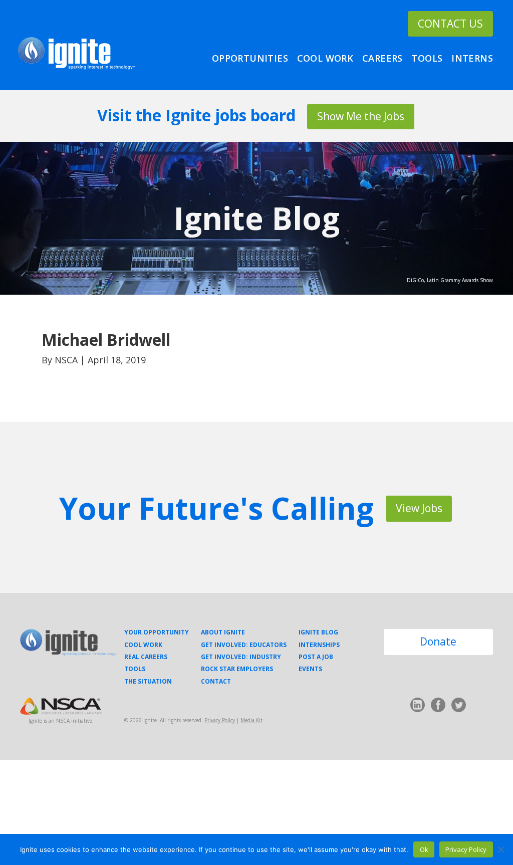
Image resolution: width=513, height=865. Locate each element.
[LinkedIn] (417, 707)
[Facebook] (438, 707)
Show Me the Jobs (360, 116)
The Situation (148, 681)
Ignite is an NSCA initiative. (61, 720)
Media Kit (251, 720)
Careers (382, 58)
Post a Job (316, 657)
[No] (500, 849)
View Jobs (419, 508)
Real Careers (145, 657)
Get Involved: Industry (241, 657)
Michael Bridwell (106, 339)
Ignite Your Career (76, 53)
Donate (438, 641)
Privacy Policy (219, 720)
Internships (319, 644)
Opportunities (250, 58)
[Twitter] (458, 707)
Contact (216, 681)
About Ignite (223, 632)
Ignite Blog (256, 218)
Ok (424, 849)
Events (310, 669)
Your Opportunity (156, 632)
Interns (472, 58)
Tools (426, 58)
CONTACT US (450, 24)
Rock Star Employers (237, 669)
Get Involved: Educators (244, 644)
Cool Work (325, 58)
